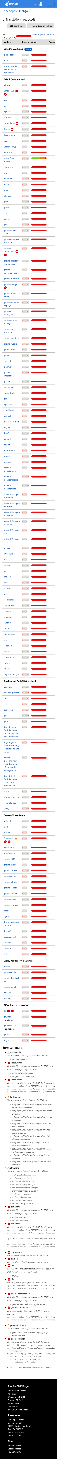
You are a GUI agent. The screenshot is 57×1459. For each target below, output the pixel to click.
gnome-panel (10, 987)
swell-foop (8, 948)
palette (7, 565)
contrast (7, 698)
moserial (8, 456)
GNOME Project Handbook (19, 1426)
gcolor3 (7, 207)
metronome (9, 450)
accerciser (8, 686)
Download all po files (42, 26)
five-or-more (9, 847)
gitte (6, 721)
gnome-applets (10, 972)
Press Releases (14, 1445)
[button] (41, 4)
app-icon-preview (11, 692)
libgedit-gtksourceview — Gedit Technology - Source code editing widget (12, 764)
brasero (7, 117)
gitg (5, 715)
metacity (8, 998)
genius (7, 219)
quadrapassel (10, 937)
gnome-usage (10, 349)
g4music (7, 196)
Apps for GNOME (15, 1429)
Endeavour (9, 146)
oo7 (5, 559)
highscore (8, 404)
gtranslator (9, 54)
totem (6, 651)
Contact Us (13, 1406)
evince (6, 173)
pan (5, 571)
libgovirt (7, 427)
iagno (6, 916)
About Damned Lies (17, 1390)
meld (6, 60)
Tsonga (23, 11)
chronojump (9, 123)
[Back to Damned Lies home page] (12, 3)
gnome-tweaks (10, 343)
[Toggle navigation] (51, 4)
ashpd (6, 100)
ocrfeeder (8, 548)
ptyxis (6, 791)
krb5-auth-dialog (11, 421)
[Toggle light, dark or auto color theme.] (36, 3)
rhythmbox (9, 605)
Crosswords (9, 838)
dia (5, 1010)
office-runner (9, 553)
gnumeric (8, 1016)
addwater (8, 85)
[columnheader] (11, 42)
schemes (8, 611)
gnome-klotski (10, 870)
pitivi (6, 582)
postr (6, 594)
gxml (6, 398)
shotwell (8, 622)
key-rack (7, 416)
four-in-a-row (10, 853)
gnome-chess (10, 864)
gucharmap (9, 387)
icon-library (9, 410)
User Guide (18, 26)
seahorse (8, 617)
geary (6, 213)
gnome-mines (10, 876)
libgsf (6, 433)
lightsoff (7, 931)
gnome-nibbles (10, 882)
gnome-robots (10, 887)
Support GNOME (15, 1400)
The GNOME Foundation (19, 1409)
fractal (6, 184)
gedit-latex (8, 709)
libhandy (8, 439)
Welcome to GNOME (17, 1397)
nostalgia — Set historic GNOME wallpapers (10, 69)
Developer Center (16, 1419)
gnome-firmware (11, 278)
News (11, 1441)
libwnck (7, 992)
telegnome (9, 645)
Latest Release (14, 1448)
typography (9, 657)
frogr (6, 190)
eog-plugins (9, 167)
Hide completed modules (43, 34)
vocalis (7, 663)
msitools (8, 462)
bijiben (7, 111)
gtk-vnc (7, 381)
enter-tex (8, 152)
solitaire (7, 942)
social (6, 628)
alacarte (7, 966)
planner (7, 588)
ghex (6, 224)
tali (5, 954)
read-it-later (9, 599)
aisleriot (7, 821)
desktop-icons (10, 135)
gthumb (7, 366)
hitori (6, 910)
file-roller (8, 178)
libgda (6, 1040)
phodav (7, 576)
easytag (7, 141)
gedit (6, 704)
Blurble (7, 832)
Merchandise (13, 1403)
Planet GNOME (14, 1452)
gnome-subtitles (11, 338)
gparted (7, 361)
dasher (7, 129)
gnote (6, 355)
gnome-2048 (9, 859)
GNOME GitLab (14, 1435)
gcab (6, 201)
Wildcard (8, 668)
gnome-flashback (11, 978)
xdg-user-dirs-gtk (11, 674)
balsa (6, 106)
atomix (7, 826)
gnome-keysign (10, 284)
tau (5, 640)
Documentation (15, 1422)
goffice (7, 1034)
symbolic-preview (12, 797)
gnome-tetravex (11, 905)
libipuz (7, 444)
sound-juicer (9, 634)
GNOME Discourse (16, 1432)
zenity (6, 808)
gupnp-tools (9, 393)
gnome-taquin (10, 899)
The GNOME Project (19, 1386)
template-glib (10, 802)
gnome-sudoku (10, 893)
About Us (12, 1393)
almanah (8, 90)
